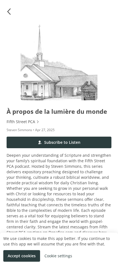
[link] (59, 122)
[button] (8, 11)
